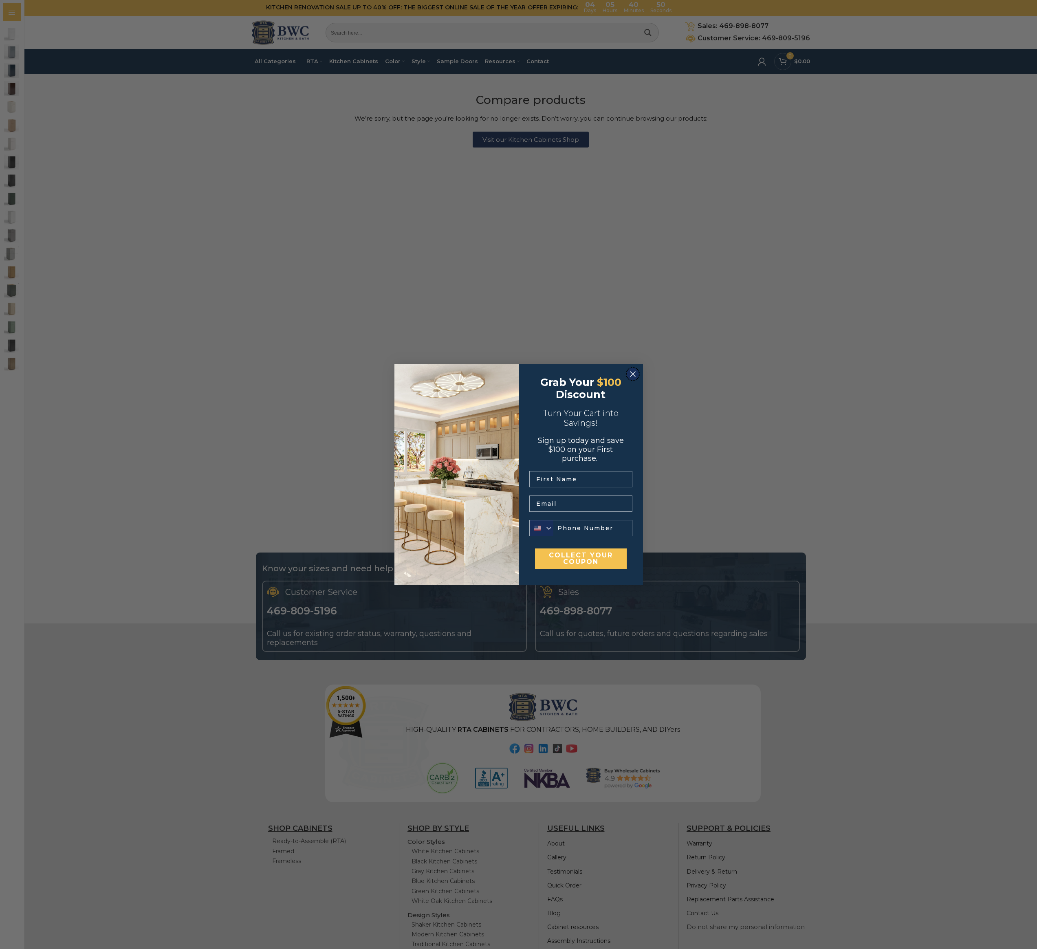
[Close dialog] (633, 374)
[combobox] (541, 528)
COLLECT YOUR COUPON (581, 558)
